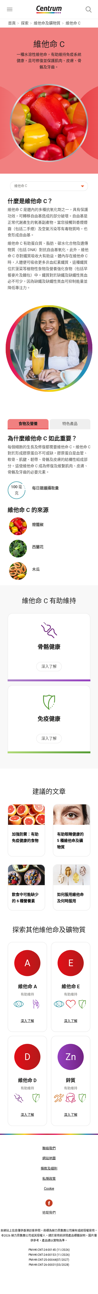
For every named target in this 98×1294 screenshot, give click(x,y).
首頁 (12, 23)
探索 (25, 23)
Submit (88, 9)
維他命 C (73, 23)
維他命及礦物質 (47, 23)
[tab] (28, 423)
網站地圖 (49, 1158)
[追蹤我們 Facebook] (49, 1203)
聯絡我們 (49, 1148)
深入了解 (49, 666)
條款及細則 (49, 1168)
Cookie (49, 1188)
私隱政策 (49, 1178)
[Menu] (9, 9)
